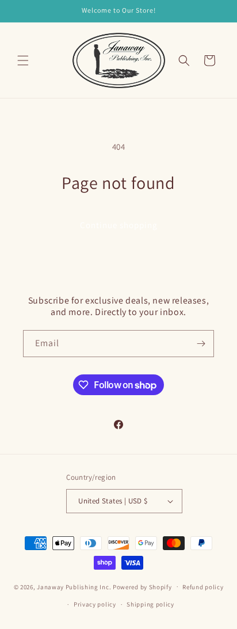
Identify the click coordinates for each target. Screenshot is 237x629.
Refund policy (202, 587)
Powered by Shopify (142, 586)
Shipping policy (150, 604)
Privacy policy (95, 604)
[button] (23, 60)
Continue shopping (119, 224)
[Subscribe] (200, 343)
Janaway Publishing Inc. (74, 586)
